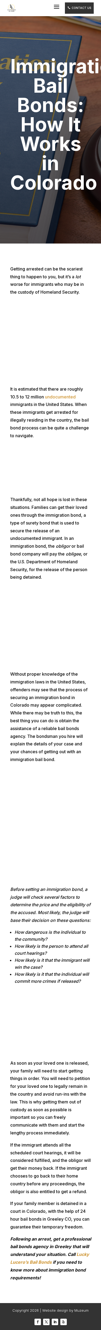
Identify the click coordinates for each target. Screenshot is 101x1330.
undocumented (60, 397)
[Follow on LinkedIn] (55, 1322)
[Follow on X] (46, 1322)
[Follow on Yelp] (63, 1322)
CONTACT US (79, 7)
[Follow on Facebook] (37, 1322)
